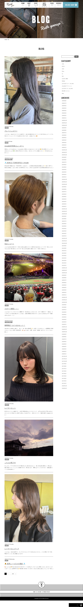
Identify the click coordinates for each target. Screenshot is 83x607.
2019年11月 (64, 299)
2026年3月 (64, 113)
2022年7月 (64, 221)
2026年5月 (64, 108)
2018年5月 (64, 344)
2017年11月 (64, 358)
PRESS (63, 81)
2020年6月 (64, 282)
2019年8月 (64, 307)
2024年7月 (64, 162)
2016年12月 (64, 385)
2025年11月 (64, 122)
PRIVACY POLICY (46, 591)
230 (13, 573)
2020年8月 (64, 277)
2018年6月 (64, 341)
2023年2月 (64, 203)
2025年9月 (64, 127)
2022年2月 (64, 233)
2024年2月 (64, 174)
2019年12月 (64, 297)
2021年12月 (64, 238)
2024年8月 (64, 159)
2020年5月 (64, 285)
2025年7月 (64, 132)
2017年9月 (64, 363)
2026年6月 (64, 105)
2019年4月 (64, 317)
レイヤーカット (10, 408)
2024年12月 (64, 149)
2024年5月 (64, 167)
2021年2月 (64, 262)
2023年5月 (64, 196)
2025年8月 (64, 130)
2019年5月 (64, 314)
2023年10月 (64, 184)
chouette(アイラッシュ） (67, 86)
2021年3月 (64, 260)
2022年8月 (64, 218)
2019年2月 (64, 321)
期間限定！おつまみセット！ (15, 325)
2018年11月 (64, 329)
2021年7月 (64, 250)
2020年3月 (64, 290)
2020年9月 (64, 275)
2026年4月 (64, 110)
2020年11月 (64, 270)
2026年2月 (64, 115)
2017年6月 (64, 371)
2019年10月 (64, 302)
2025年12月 (64, 120)
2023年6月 (64, 194)
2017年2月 (64, 380)
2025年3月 (64, 142)
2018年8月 (64, 336)
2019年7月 (64, 309)
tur (62, 73)
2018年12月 (64, 326)
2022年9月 (64, 216)
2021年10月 (64, 243)
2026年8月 (64, 100)
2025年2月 (64, 145)
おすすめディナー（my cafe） (68, 83)
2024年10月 (64, 154)
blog (6, 142)
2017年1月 (64, 383)
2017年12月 (64, 356)
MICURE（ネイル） (66, 90)
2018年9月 (64, 334)
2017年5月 (64, 373)
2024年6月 (64, 164)
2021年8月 (64, 248)
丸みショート (9, 244)
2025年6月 (64, 135)
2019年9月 (64, 304)
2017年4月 (64, 376)
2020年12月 (64, 267)
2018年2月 (64, 351)
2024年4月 (64, 169)
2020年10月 (64, 272)
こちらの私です (10, 463)
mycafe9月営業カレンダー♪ (14, 146)
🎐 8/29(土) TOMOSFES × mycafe (17, 163)
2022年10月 (64, 213)
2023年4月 (64, 199)
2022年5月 (64, 226)
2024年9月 (64, 157)
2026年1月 (64, 117)
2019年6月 (64, 312)
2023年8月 (64, 189)
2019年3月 (64, 319)
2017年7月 (64, 368)
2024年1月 (64, 176)
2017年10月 (64, 361)
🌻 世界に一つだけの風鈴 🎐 (15, 564)
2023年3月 (64, 201)
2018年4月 (64, 346)
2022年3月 (64, 231)
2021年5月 (64, 255)
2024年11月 (64, 152)
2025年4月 (64, 140)
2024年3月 (64, 172)
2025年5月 (64, 137)
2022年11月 (64, 211)
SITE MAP (39, 591)
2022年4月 (64, 228)
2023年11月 (64, 181)
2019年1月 (64, 324)
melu (63, 63)
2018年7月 (64, 339)
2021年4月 (64, 258)
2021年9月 (64, 245)
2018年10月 (64, 331)
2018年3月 (64, 348)
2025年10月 (64, 125)
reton (7, 127)
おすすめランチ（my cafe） (67, 88)
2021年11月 (64, 240)
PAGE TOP (41, 584)
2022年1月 (64, 235)
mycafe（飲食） (8, 159)
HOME (34, 591)
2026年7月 (64, 103)
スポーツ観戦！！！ (12, 309)
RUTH (7, 459)
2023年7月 (64, 191)
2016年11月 (64, 388)
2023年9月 (64, 186)
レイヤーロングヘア (12, 549)
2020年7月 (64, 280)
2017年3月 (64, 378)
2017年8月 (64, 366)
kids (6, 560)
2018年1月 (64, 353)
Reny (63, 71)
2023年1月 (64, 206)
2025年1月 (64, 147)
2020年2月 (64, 292)
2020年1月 (64, 294)
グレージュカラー (11, 131)
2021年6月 (64, 253)
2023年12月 (64, 179)
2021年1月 (64, 265)
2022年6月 (64, 223)
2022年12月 (64, 208)
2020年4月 (64, 287)
